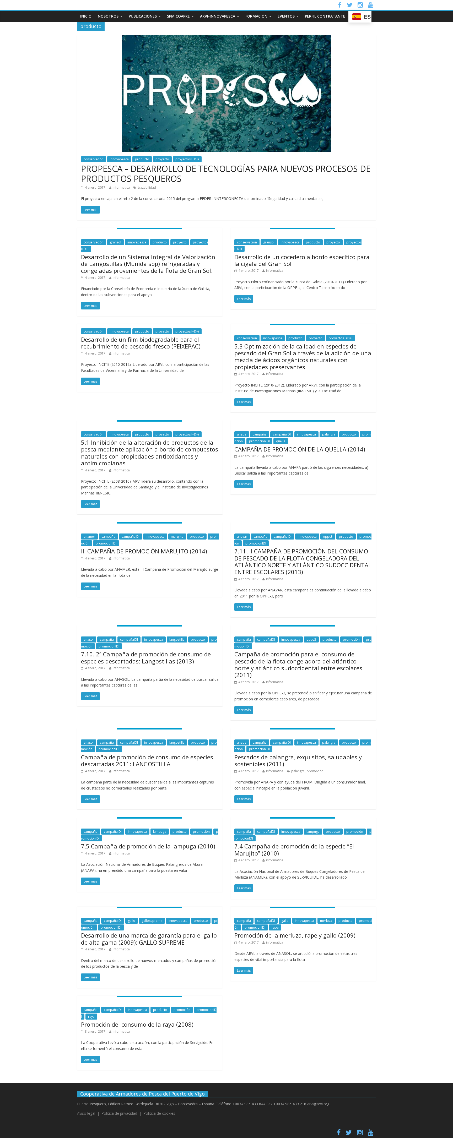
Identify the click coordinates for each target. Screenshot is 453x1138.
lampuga (159, 831)
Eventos (286, 16)
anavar (242, 536)
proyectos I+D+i (187, 159)
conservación (94, 159)
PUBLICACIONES (143, 16)
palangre (329, 434)
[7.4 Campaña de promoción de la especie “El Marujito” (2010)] (303, 820)
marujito (177, 536)
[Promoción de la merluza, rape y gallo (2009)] (303, 910)
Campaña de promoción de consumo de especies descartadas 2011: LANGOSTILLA (147, 760)
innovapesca (119, 159)
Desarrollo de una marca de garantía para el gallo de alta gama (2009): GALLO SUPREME (149, 938)
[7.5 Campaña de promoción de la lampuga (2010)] (150, 820)
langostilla (177, 639)
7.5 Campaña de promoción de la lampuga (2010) (148, 846)
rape (275, 927)
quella (280, 441)
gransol (115, 242)
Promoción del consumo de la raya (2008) (137, 1024)
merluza (326, 920)
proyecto (162, 159)
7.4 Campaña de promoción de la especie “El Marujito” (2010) (294, 849)
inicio (85, 16)
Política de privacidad (119, 1113)
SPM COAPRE (178, 16)
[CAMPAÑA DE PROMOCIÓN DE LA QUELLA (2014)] (303, 423)
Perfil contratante (325, 16)
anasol (89, 639)
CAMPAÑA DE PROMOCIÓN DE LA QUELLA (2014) (299, 449)
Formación (256, 16)
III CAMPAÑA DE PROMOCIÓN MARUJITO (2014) (144, 551)
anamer (89, 536)
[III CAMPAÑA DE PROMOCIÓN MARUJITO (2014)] (150, 525)
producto (142, 159)
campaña (260, 434)
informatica (121, 187)
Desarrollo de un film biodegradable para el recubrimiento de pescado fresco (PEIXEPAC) (141, 342)
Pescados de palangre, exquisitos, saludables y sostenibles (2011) (298, 760)
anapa (241, 434)
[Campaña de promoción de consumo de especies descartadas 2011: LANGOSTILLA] (150, 731)
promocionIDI (259, 441)
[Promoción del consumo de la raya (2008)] (150, 999)
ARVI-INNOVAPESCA (217, 16)
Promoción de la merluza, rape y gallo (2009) (294, 935)
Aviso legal (86, 1113)
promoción (351, 639)
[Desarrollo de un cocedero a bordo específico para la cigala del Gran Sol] (303, 231)
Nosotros (108, 16)
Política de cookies (159, 1113)
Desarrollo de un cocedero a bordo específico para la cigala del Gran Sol (302, 260)
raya (91, 1016)
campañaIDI (282, 434)
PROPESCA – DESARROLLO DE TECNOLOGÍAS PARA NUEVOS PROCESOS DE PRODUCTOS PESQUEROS (225, 173)
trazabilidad (147, 187)
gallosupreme (152, 920)
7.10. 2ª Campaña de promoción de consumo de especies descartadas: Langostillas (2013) (146, 657)
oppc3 (328, 536)
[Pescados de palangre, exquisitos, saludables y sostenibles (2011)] (303, 731)
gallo (131, 920)
